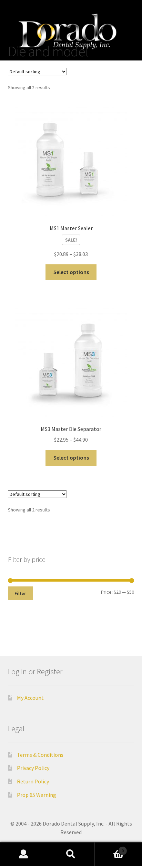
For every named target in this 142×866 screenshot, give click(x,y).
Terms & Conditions (40, 754)
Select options (71, 272)
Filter (20, 593)
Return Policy (33, 781)
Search (70, 854)
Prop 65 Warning (36, 794)
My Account (30, 697)
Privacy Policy (33, 767)
